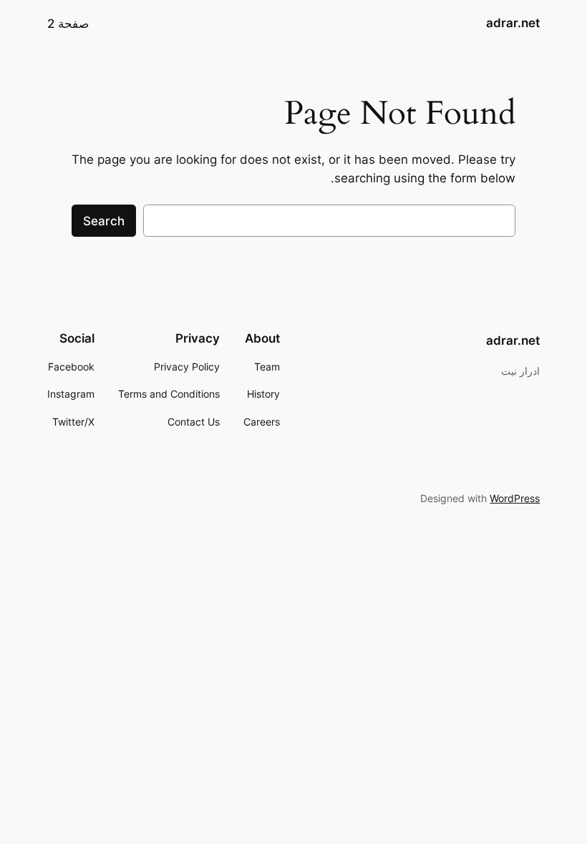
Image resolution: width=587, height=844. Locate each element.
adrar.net (513, 23)
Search (104, 221)
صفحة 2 (68, 23)
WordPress (515, 498)
